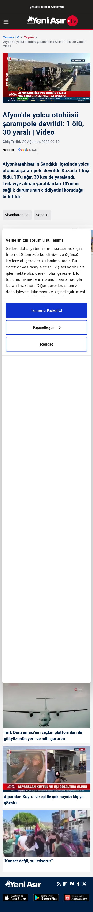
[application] (46, 456)
